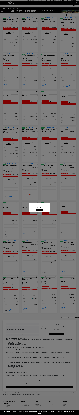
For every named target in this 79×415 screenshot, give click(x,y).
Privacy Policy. (72, 411)
